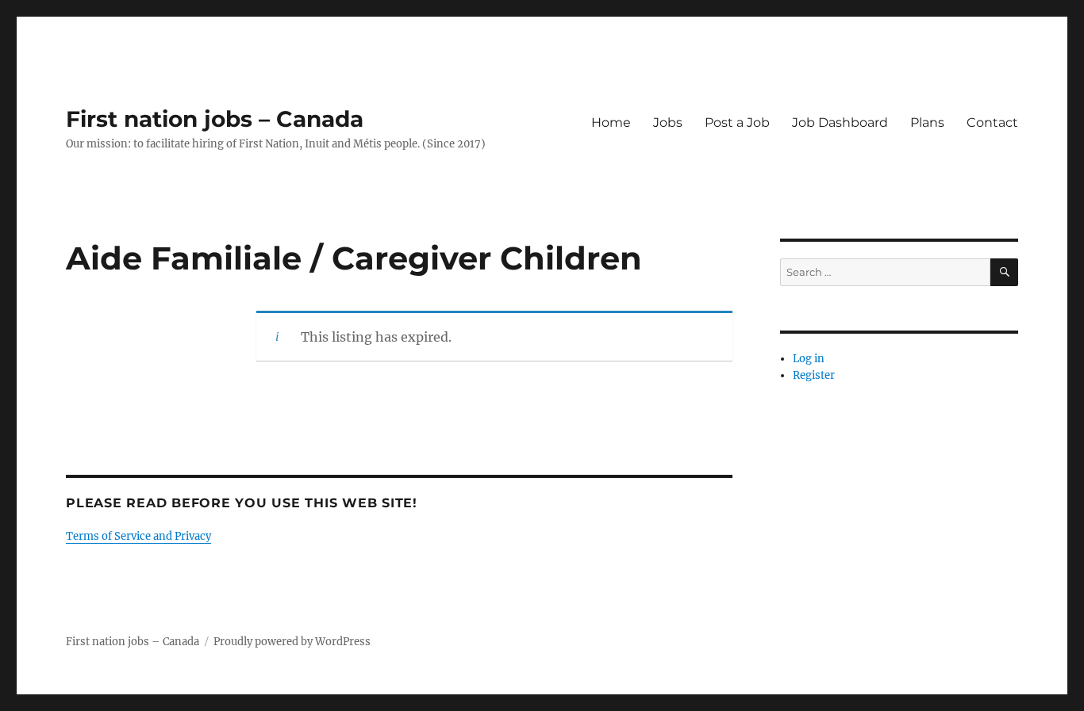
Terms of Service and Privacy (138, 536)
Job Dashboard (840, 122)
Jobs (667, 122)
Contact (992, 122)
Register (814, 375)
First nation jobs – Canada (214, 118)
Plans (927, 122)
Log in (809, 358)
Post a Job (737, 122)
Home (611, 122)
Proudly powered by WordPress (292, 641)
